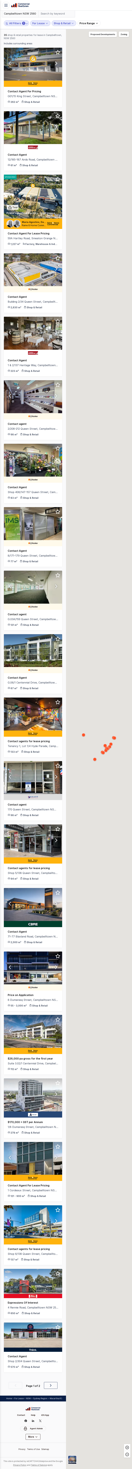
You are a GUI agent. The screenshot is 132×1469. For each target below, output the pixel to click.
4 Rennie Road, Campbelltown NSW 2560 (33, 1307)
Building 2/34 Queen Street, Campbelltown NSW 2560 (33, 301)
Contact (21, 1415)
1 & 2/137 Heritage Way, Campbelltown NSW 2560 (33, 365)
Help (33, 1415)
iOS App (45, 1415)
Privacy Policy (19, 1465)
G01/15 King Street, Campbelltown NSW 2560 (33, 96)
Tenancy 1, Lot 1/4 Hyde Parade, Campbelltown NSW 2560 (33, 746)
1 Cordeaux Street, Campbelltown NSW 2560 (33, 1190)
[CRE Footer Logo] (33, 1409)
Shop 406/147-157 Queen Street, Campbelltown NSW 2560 (33, 492)
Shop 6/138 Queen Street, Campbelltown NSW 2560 (33, 1253)
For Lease (19, 1398)
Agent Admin (36, 1428)
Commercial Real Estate (20, 5)
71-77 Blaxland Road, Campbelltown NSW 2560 (33, 936)
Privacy (22, 1449)
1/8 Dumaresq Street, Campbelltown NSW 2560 (33, 1127)
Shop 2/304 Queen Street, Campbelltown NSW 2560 (33, 1361)
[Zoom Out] (127, 1454)
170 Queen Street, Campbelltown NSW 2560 (33, 809)
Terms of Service (39, 1465)
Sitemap (45, 1449)
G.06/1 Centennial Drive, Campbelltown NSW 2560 (33, 682)
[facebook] (25, 1420)
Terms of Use (33, 1449)
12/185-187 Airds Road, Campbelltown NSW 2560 (33, 159)
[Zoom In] (127, 1447)
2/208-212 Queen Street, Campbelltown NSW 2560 (33, 428)
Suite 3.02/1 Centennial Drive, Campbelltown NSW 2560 (33, 1063)
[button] (10, 64)
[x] (40, 1420)
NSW (28, 1398)
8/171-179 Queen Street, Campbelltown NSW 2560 (33, 555)
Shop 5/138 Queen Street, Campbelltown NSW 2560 (33, 873)
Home (9, 1398)
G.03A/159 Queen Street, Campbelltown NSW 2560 (33, 619)
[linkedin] (33, 1420)
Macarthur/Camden (59, 1398)
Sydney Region (40, 1398)
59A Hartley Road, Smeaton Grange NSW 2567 (33, 238)
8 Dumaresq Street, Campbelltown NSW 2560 (33, 999)
